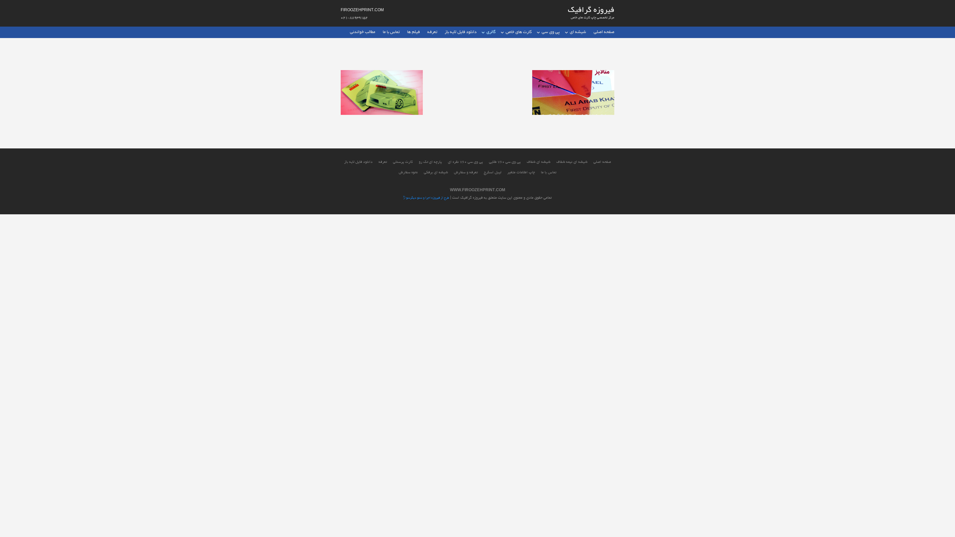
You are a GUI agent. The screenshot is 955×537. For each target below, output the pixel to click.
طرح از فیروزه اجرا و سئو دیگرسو (427, 198)
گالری (491, 32)
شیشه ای (578, 32)
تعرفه (432, 32)
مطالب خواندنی (362, 32)
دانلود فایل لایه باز (461, 32)
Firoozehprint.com (362, 10)
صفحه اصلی (604, 32)
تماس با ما (391, 32)
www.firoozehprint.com (477, 190)
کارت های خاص (519, 32)
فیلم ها (413, 32)
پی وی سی (551, 32)
